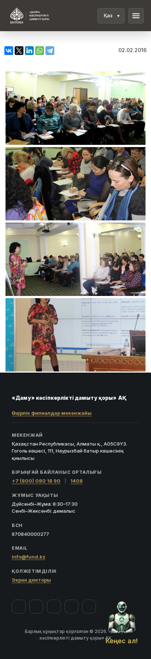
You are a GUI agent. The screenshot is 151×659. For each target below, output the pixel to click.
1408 (76, 481)
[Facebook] (19, 607)
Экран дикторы (31, 580)
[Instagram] (36, 607)
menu (136, 16)
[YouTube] (54, 607)
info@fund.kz (28, 557)
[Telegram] (71, 607)
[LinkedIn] (89, 607)
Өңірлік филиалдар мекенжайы (52, 413)
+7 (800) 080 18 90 (36, 481)
